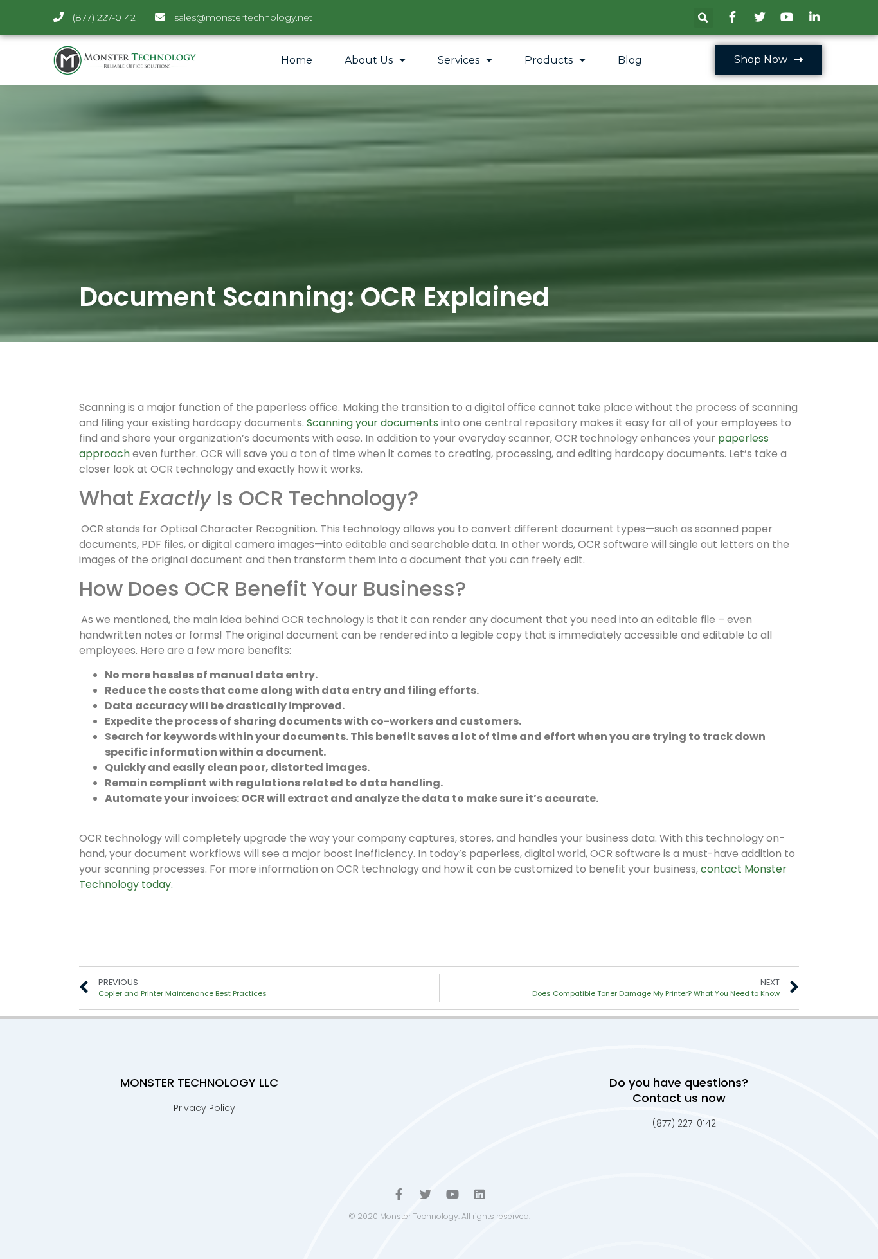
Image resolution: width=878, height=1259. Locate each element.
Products (548, 60)
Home (296, 60)
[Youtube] (452, 1194)
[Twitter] (425, 1194)
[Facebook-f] (398, 1194)
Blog (630, 60)
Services (458, 60)
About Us (369, 60)
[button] (768, 60)
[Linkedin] (479, 1194)
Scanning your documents (372, 422)
